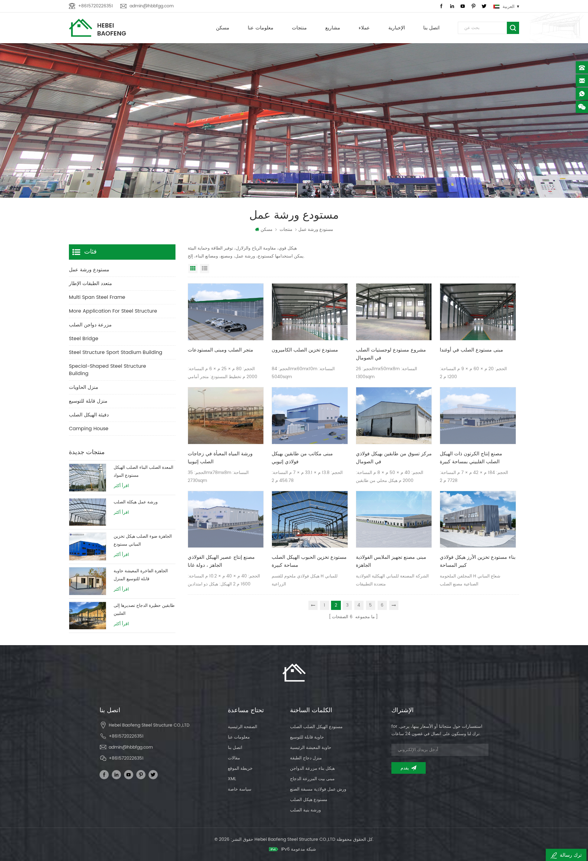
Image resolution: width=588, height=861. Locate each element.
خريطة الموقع (240, 768)
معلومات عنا (260, 28)
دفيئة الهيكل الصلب (89, 415)
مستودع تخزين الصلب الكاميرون (305, 350)
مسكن (222, 28)
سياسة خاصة (239, 789)
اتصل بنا (431, 28)
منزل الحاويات (83, 387)
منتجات (299, 28)
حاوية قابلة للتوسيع (307, 737)
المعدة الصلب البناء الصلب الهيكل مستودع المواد (143, 471)
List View (204, 268)
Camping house (88, 429)
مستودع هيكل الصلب (308, 799)
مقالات (234, 757)
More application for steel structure (113, 311)
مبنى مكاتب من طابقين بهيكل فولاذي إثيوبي (302, 458)
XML (232, 778)
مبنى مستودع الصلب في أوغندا (471, 350)
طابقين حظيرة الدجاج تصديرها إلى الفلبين (144, 609)
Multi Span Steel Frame (97, 297)
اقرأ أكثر (121, 486)
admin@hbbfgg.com (152, 5)
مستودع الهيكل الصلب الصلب (316, 726)
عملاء (364, 28)
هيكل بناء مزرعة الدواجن (312, 768)
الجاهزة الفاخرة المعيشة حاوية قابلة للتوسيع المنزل (141, 574)
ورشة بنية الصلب (305, 810)
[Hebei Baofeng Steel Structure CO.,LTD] (97, 28)
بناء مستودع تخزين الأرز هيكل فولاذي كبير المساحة (477, 561)
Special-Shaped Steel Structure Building (107, 370)
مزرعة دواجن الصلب (90, 325)
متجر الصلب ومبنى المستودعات (220, 350)
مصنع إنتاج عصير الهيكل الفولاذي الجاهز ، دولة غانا (221, 561)
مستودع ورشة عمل (89, 270)
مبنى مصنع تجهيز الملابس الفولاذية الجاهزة (391, 561)
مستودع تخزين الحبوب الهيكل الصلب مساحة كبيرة (309, 561)
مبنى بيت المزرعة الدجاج (312, 778)
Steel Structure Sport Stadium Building (115, 352)
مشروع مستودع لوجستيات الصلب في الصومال (391, 354)
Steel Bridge (83, 339)
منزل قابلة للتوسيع (88, 401)
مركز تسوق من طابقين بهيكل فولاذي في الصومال (394, 458)
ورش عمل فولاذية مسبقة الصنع (318, 789)
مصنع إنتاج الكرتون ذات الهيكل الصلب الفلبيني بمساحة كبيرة (471, 458)
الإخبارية (396, 28)
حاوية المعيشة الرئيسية (310, 747)
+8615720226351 (95, 5)
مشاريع (332, 28)
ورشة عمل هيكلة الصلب (136, 502)
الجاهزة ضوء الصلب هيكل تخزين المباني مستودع (143, 540)
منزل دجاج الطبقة (306, 757)
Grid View (193, 268)
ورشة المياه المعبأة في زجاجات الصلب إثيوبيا (220, 458)
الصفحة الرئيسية (242, 726)
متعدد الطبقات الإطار (90, 284)
